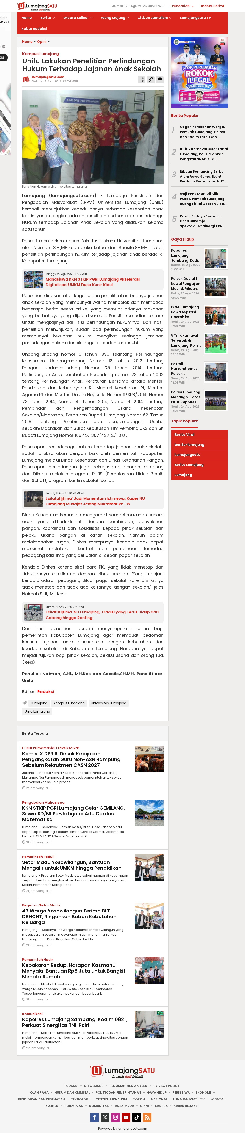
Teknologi (80, 1099)
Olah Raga (39, 1092)
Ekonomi (203, 1092)
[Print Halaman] (160, 79)
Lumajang (39, 703)
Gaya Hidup (157, 1092)
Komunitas (99, 1106)
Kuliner (51, 1106)
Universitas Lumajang (108, 703)
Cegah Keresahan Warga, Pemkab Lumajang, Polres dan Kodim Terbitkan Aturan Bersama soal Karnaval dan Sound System (202, 131)
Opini (144, 1106)
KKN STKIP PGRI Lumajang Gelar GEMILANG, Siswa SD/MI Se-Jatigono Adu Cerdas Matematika (73, 814)
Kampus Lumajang (69, 703)
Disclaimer (94, 1085)
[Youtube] (126, 1117)
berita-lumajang (189, 444)
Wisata (217, 1099)
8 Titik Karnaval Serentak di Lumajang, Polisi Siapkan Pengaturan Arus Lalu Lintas (204, 154)
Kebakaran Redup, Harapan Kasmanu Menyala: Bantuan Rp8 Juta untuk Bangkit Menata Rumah (74, 971)
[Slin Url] (151, 79)
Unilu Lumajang (37, 711)
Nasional (159, 1099)
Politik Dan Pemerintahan (118, 1092)
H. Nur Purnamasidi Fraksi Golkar (50, 748)
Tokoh (139, 1099)
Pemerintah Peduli (38, 856)
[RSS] (147, 1117)
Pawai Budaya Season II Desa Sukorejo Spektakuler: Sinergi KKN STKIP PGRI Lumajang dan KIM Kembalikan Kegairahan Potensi (202, 221)
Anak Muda (124, 1106)
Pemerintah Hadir (37, 959)
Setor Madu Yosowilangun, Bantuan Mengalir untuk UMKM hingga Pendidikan (72, 865)
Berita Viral (184, 434)
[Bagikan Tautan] (141, 79)
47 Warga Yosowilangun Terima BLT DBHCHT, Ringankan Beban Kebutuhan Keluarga (69, 916)
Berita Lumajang (189, 464)
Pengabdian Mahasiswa (43, 802)
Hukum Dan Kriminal (72, 1092)
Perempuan (73, 1106)
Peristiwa (181, 1092)
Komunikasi (32, 1013)
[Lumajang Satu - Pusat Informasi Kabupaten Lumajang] (37, 6)
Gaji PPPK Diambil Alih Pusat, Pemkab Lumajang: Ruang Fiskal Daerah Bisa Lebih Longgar (202, 198)
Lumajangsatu (187, 454)
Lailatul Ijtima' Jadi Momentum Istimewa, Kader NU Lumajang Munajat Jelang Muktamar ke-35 (95, 501)
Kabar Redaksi (186, 1106)
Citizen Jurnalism (111, 1099)
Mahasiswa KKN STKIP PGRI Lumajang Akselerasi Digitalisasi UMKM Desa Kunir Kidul (93, 281)
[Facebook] (94, 1117)
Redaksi (71, 1085)
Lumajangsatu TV (189, 1099)
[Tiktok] (136, 1117)
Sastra (161, 1106)
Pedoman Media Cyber (128, 1085)
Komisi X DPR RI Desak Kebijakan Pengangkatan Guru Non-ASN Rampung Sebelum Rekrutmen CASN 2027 (71, 759)
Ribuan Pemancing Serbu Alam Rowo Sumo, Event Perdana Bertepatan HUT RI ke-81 (204, 176)
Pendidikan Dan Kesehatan (41, 1099)
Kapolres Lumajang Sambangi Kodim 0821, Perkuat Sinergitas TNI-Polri (74, 1022)
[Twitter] (105, 1117)
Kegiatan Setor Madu (41, 905)
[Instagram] (115, 1117)
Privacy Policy (166, 1085)
